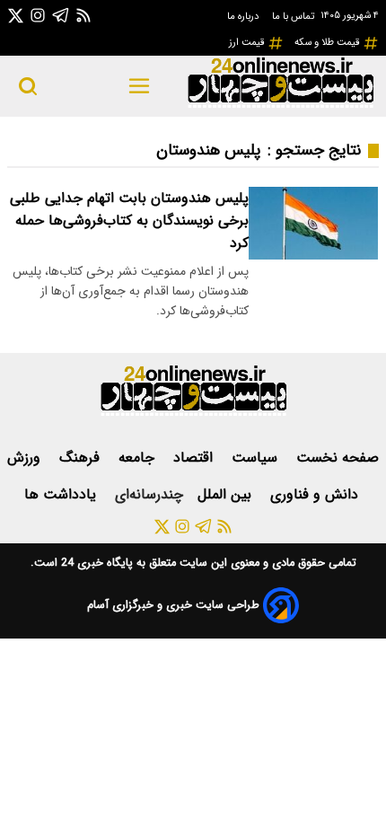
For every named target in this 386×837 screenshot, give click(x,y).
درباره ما (244, 16)
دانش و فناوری (316, 494)
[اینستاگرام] (38, 15)
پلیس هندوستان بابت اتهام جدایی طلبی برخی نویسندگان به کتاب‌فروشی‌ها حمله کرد (129, 220)
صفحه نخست (337, 457)
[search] (28, 86)
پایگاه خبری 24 (95, 563)
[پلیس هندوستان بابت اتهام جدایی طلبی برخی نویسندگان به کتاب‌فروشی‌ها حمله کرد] (313, 223)
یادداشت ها (62, 494)
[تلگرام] (61, 15)
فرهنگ (81, 457)
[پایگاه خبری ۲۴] (280, 105)
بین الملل (226, 494)
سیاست (257, 457)
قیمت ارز (248, 42)
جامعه (138, 457)
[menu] (139, 86)
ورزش (26, 457)
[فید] (83, 15)
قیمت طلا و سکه (328, 42)
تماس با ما (294, 16)
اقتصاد (195, 457)
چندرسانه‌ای (149, 494)
